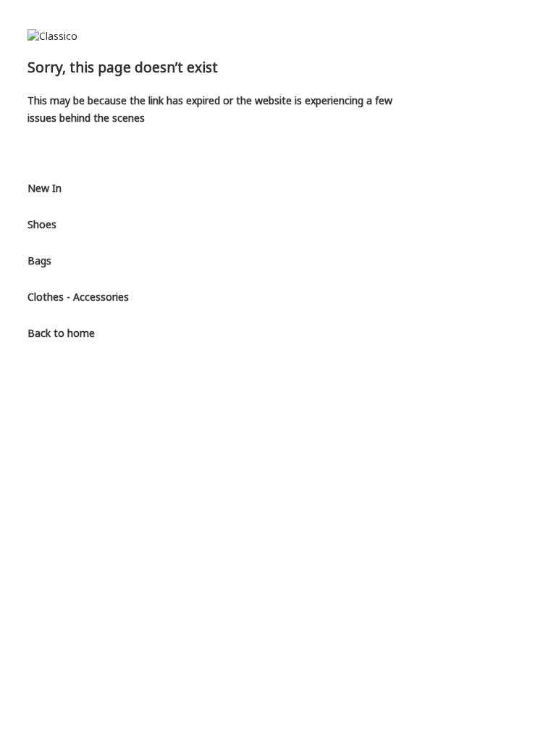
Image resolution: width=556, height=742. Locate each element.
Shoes (42, 224)
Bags (39, 260)
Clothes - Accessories (78, 297)
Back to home (61, 333)
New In (45, 188)
